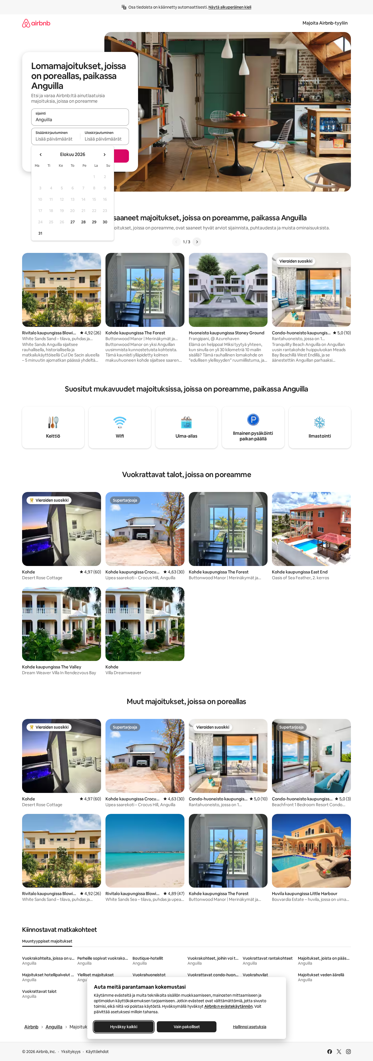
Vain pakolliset (186, 1026)
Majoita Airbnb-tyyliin (325, 23)
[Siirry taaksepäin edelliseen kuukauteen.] (41, 154)
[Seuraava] (196, 241)
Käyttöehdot (97, 1051)
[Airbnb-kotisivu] (36, 23)
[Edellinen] (176, 241)
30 (105, 221)
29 (94, 221)
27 (72, 221)
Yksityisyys (71, 1051)
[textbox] (56, 139)
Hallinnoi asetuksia (249, 1026)
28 (83, 221)
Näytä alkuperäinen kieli (229, 7)
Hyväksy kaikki (123, 1026)
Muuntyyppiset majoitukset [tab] (47, 941)
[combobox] (80, 119)
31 (40, 233)
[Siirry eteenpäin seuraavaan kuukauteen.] (104, 154)
